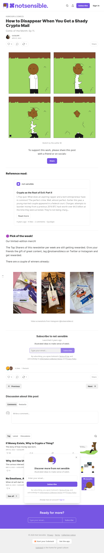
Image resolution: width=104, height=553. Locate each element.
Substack (39, 547)
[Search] (67, 5)
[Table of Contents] (3, 276)
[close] (76, 457)
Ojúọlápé (16, 36)
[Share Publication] (72, 5)
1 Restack (25, 368)
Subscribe (83, 5)
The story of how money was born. (21, 446)
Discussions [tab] (25, 436)
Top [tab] (8, 436)
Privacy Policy (71, 492)
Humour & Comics (15, 16)
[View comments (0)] (17, 44)
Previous (15, 386)
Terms (57, 535)
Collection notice (69, 535)
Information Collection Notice (51, 492)
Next (90, 386)
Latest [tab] (15, 436)
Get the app (64, 541)
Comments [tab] (11, 404)
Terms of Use (64, 490)
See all (11, 496)
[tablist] (17, 404)
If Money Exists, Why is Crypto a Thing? (30, 443)
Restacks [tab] (22, 404)
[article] (52, 448)
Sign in (96, 5)
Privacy (50, 535)
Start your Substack (45, 541)
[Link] (2, 173)
